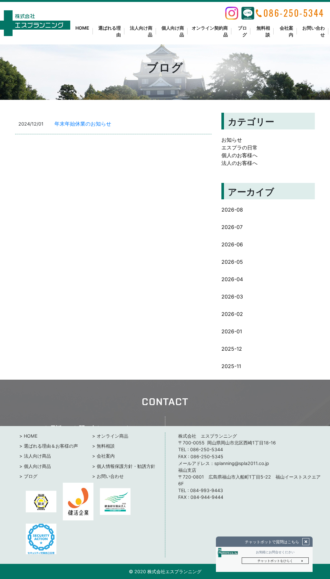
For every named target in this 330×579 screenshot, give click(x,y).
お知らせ (231, 140)
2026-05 (232, 262)
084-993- (200, 490)
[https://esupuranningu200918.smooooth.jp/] (35, 23)
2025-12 (231, 349)
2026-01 (231, 331)
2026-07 (232, 227)
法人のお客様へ (239, 163)
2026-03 (232, 296)
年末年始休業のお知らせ (82, 123)
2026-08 (232, 209)
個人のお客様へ (239, 155)
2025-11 (231, 366)
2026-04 (232, 279)
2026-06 (232, 244)
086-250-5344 (206, 449)
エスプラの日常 (239, 147)
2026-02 (232, 314)
